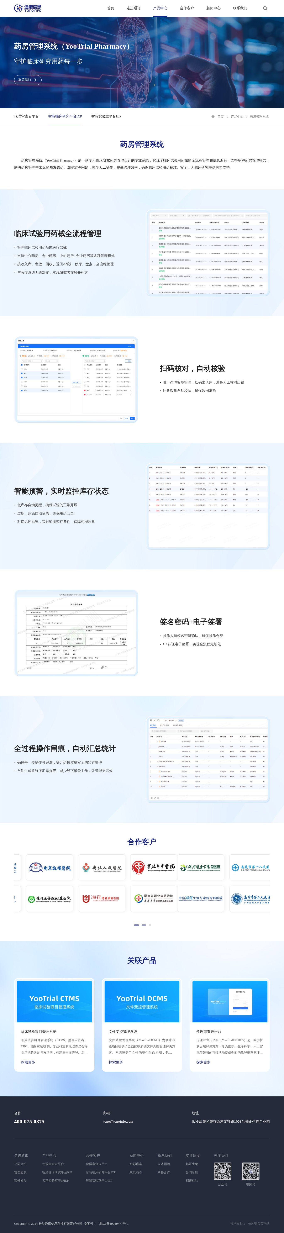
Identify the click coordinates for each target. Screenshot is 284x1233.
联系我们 (240, 8)
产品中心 (237, 116)
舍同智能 (192, 1172)
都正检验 (192, 1180)
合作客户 (187, 8)
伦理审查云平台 (26, 116)
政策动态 (136, 1172)
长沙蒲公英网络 (259, 1223)
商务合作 (164, 1172)
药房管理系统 (259, 116)
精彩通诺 (136, 1164)
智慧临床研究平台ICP (65, 116)
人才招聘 (164, 1164)
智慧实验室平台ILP (106, 116)
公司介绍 (20, 1164)
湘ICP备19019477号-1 (114, 1223)
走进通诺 (134, 8)
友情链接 (193, 1156)
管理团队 (20, 1172)
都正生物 (192, 1164)
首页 (110, 8)
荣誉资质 (20, 1180)
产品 (160, 8)
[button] (135, 925)
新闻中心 (213, 8)
